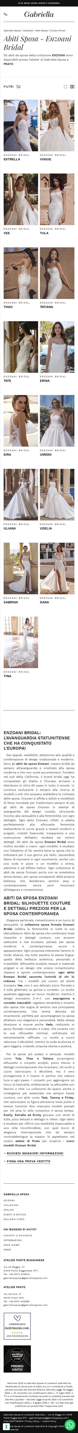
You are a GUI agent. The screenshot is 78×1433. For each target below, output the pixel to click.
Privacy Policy (32, 1421)
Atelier (9, 1210)
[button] (70, 1425)
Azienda (9, 1200)
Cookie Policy (49, 1421)
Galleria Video (14, 1219)
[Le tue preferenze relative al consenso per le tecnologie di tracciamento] (6, 1426)
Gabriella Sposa (12, 30)
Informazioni (13, 1240)
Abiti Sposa (42, 30)
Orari (7, 1250)
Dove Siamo (11, 1245)
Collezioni (28, 30)
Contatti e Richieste (18, 1235)
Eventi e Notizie (15, 1214)
